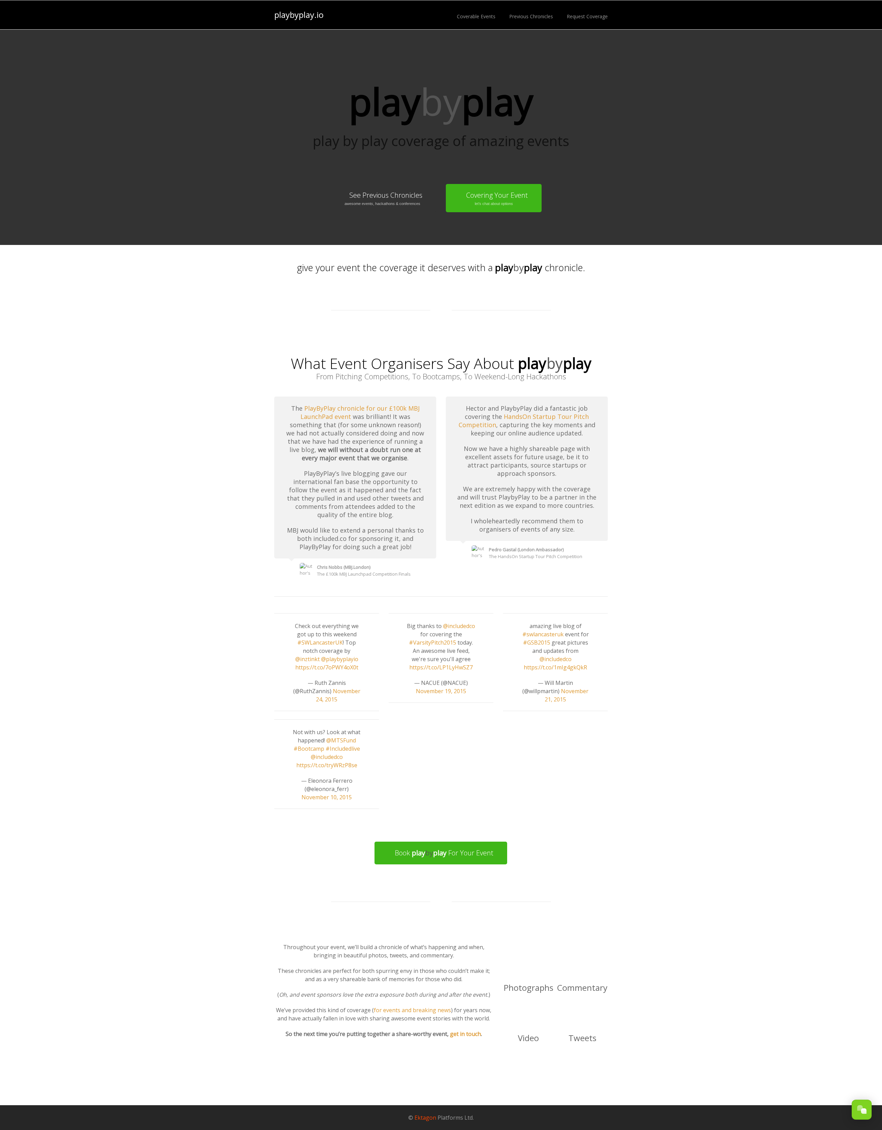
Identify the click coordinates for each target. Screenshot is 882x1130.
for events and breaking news (412, 1010)
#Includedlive (343, 748)
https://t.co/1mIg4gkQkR (555, 667)
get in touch (465, 1034)
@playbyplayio (339, 659)
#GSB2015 (536, 642)
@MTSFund (341, 740)
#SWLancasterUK (320, 642)
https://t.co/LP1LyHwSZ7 (441, 667)
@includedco (327, 757)
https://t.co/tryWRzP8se (326, 765)
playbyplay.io (299, 15)
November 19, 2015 (441, 691)
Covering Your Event (497, 198)
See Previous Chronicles (383, 198)
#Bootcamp (309, 748)
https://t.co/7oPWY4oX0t (326, 667)
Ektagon (425, 1117)
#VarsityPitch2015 (432, 642)
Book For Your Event (444, 852)
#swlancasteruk (543, 634)
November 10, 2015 (326, 797)
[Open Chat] (862, 1110)
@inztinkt (307, 659)
